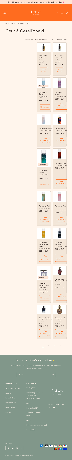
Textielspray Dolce (43, 93)
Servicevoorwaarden (12, 388)
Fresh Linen (58, 55)
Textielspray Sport (60, 128)
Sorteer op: (29, 39)
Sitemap (8, 412)
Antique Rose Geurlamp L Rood (61, 280)
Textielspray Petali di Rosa (60, 207)
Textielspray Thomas (43, 171)
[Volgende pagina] (60, 345)
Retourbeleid (10, 407)
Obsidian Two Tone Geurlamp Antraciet (45, 318)
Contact (8, 393)
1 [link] (42, 346)
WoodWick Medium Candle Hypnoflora (44, 285)
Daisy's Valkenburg (15, 455)
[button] (4, 12)
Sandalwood (43, 55)
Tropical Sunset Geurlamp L (60, 318)
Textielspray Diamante (59, 243)
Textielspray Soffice (45, 128)
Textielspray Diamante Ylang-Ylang (44, 244)
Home (7, 23)
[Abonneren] (53, 374)
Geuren (12, 23)
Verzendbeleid (10, 402)
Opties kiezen (43, 70)
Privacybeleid (10, 398)
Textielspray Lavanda (59, 93)
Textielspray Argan (61, 163)
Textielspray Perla (44, 206)
